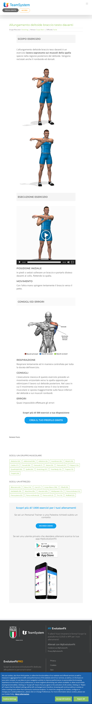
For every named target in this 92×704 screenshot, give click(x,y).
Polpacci (74, 465)
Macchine (30, 491)
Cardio (14, 465)
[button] (46, 235)
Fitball (64, 487)
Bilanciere (16, 487)
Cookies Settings (9, 699)
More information (22, 694)
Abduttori (15, 461)
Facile (55, 30)
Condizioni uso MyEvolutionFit (58, 648)
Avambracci (56, 461)
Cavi (38, 487)
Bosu (27, 487)
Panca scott (48, 495)
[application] (46, 235)
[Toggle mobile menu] (87, 3)
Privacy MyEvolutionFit (55, 651)
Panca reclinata (32, 495)
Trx (59, 495)
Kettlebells (16, 491)
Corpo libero (40, 30)
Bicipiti (69, 461)
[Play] (19, 262)
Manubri (43, 491)
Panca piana (16, 495)
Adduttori (43, 461)
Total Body (56, 469)
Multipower (57, 491)
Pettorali (61, 465)
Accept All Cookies (63, 699)
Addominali (29, 461)
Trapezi (69, 469)
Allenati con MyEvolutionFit (61, 644)
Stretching (24, 30)
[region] (46, 688)
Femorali (38, 465)
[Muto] (68, 262)
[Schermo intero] (72, 262)
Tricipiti (15, 473)
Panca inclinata (73, 491)
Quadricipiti (16, 469)
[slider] (44, 262)
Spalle (29, 469)
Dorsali (26, 465)
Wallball (70, 495)
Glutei (49, 465)
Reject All (81, 699)
